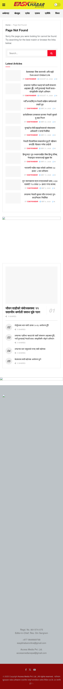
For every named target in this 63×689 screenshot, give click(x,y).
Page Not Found (20, 24)
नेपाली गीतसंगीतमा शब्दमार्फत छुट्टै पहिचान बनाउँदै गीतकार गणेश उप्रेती (39, 142)
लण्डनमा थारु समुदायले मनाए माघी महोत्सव (30, 348)
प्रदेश (27, 13)
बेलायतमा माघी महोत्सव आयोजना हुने (28, 359)
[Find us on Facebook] (26, 669)
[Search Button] (51, 53)
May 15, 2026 (46, 175)
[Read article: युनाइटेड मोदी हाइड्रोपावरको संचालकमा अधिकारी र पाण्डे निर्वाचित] (13, 131)
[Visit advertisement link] (31, 238)
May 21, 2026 (46, 135)
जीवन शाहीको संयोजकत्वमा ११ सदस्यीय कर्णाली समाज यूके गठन (23, 310)
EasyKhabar (30, 79)
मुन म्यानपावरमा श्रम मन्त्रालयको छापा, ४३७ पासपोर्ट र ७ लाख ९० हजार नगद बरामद (39, 182)
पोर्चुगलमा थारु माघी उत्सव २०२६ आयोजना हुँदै (32, 325)
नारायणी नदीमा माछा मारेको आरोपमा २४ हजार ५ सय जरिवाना (39, 169)
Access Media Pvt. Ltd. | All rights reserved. (35, 676)
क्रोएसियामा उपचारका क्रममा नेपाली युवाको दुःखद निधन (40, 116)
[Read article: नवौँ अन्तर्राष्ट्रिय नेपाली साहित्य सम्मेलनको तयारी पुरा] (13, 105)
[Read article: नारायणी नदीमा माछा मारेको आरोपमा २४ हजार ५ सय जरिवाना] (13, 171)
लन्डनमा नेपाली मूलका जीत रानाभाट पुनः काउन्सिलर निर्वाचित (40, 196)
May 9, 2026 (46, 188)
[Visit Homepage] (29, 5)
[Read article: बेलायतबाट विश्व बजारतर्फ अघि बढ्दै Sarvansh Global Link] (13, 75)
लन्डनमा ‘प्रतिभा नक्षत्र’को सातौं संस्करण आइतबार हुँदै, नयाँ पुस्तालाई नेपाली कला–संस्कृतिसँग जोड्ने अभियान (40, 88)
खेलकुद (17, 13)
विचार (57, 13)
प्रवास (37, 13)
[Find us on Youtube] (34, 669)
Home (8, 24)
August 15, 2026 (46, 95)
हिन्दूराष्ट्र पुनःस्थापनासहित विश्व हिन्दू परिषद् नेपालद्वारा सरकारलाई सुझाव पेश (40, 156)
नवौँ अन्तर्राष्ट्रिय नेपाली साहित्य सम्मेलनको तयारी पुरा (39, 103)
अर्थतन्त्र (5, 13)
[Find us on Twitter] (30, 669)
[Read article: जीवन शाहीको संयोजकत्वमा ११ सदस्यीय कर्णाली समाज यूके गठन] (31, 285)
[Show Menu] (3, 4)
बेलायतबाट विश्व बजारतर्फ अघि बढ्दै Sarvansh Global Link (40, 73)
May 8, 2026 (46, 201)
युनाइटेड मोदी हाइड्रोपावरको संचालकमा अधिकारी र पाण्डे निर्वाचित (40, 129)
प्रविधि (47, 13)
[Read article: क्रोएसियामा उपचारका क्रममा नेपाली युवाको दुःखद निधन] (13, 118)
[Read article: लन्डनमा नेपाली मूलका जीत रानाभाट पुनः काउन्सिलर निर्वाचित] (13, 198)
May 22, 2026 (46, 122)
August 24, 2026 (46, 79)
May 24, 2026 (46, 108)
